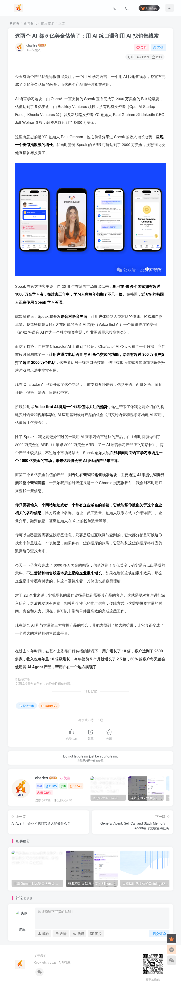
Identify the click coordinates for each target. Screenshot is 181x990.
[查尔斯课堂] (18, 7)
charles (31, 45)
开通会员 (151, 8)
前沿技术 (47, 23)
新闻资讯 (30, 23)
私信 (160, 47)
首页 (15, 23)
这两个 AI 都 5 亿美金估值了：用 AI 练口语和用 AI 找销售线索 (87, 35)
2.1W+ (53, 786)
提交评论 (159, 933)
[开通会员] (171, 938)
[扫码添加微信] (171, 960)
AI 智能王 (64, 962)
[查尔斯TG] (171, 949)
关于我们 (40, 955)
